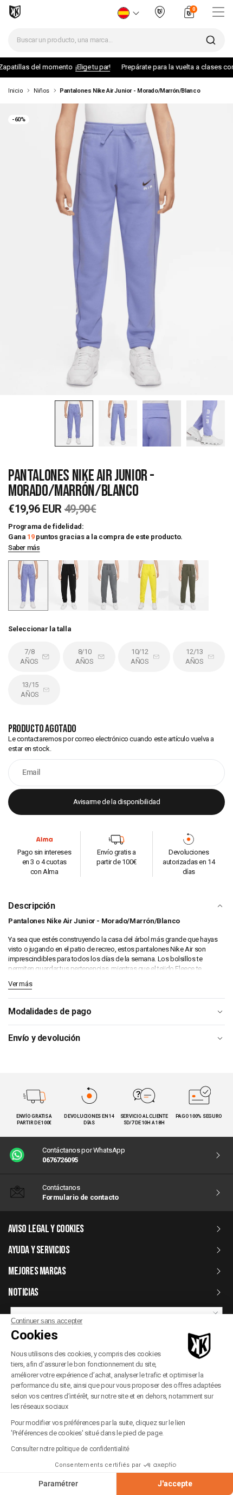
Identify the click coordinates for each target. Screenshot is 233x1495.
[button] (74, 423)
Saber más (24, 548)
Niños (41, 90)
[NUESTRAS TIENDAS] (159, 16)
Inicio (15, 90)
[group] (68, 585)
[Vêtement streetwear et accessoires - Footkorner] (15, 11)
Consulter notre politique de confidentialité (70, 1449)
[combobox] (116, 40)
